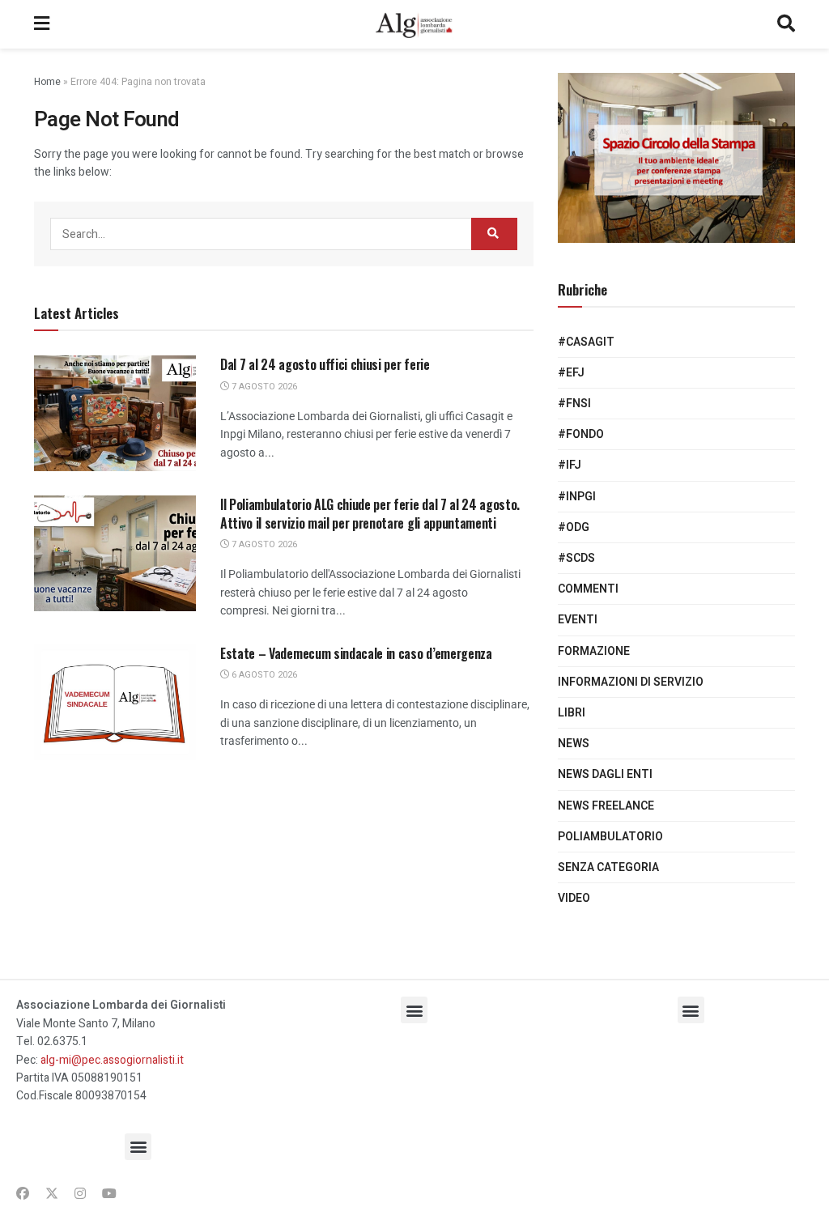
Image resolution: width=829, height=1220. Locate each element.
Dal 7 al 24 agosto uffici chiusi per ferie (325, 364)
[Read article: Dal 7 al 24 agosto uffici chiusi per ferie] (115, 413)
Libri (571, 712)
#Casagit (586, 342)
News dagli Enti (605, 774)
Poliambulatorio (610, 836)
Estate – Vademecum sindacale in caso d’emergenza (356, 653)
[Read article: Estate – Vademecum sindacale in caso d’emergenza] (115, 702)
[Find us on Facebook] (22, 1194)
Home (47, 81)
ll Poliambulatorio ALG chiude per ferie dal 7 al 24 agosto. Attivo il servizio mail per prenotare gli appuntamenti (370, 513)
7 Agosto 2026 (263, 386)
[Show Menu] (41, 24)
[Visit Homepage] (413, 24)
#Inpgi (577, 496)
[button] (138, 1146)
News (573, 743)
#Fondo (581, 434)
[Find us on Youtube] (109, 1194)
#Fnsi (574, 403)
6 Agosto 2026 (263, 675)
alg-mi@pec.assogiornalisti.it (112, 1060)
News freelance (606, 805)
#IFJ (569, 465)
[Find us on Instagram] (80, 1194)
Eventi (577, 619)
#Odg (573, 527)
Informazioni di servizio (631, 682)
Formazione (594, 651)
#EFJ (571, 372)
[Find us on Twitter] (51, 1194)
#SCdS (576, 558)
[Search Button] (786, 24)
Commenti (588, 588)
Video (574, 898)
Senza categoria (608, 867)
